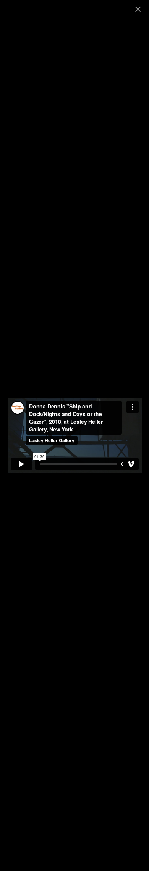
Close (138, 9)
